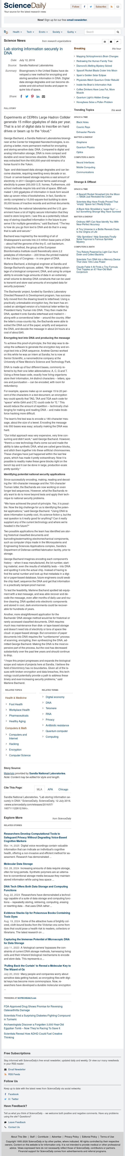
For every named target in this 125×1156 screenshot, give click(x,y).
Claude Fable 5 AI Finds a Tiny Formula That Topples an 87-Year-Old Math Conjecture (97, 269)
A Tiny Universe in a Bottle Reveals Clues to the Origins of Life (97, 230)
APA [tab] (50, 789)
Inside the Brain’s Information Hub (93, 84)
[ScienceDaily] (25, 5)
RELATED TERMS (50, 689)
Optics (79, 152)
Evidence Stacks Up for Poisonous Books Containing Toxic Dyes (37, 914)
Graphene (81, 142)
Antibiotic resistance (57, 725)
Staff (32, 1136)
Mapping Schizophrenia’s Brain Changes (97, 56)
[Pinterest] (32, 96)
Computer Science (20, 755)
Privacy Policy (72, 1136)
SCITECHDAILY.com (27, 997)
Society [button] (57, 31)
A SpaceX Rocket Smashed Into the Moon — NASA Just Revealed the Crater (98, 195)
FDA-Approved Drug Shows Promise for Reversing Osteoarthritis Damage (33, 1008)
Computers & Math (16, 728)
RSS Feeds (14, 1074)
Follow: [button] (76, 6)
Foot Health (16, 704)
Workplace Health (19, 710)
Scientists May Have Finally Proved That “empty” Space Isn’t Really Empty (97, 203)
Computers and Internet (18, 736)
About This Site (19, 1136)
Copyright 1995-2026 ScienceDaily (24, 1141)
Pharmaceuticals (18, 715)
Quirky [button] (71, 31)
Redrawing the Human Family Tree (94, 61)
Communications (85, 172)
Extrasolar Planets (85, 132)
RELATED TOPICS (13, 689)
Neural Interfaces (85, 162)
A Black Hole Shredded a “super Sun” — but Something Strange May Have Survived (98, 210)
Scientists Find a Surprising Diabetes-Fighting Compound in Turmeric (37, 1017)
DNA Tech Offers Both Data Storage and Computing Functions (36, 888)
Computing (52, 737)
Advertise (56, 1136)
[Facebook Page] (84, 6)
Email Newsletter (17, 1069)
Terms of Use (107, 1136)
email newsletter (77, 20)
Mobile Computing (85, 167)
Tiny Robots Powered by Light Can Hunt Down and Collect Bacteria (97, 253)
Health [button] (16, 31)
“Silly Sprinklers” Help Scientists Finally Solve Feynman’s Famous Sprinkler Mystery (96, 239)
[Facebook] (21, 96)
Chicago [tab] (63, 789)
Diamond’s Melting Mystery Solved (94, 65)
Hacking (14, 744)
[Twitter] (27, 96)
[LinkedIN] (38, 96)
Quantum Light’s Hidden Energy (92, 97)
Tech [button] (29, 31)
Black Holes (82, 122)
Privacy (50, 719)
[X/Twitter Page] (91, 6)
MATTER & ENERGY (83, 137)
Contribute (43, 1136)
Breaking (79, 48)
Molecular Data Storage (18, 864)
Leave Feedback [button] (17, 1122)
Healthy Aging (17, 721)
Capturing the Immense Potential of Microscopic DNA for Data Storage (37, 941)
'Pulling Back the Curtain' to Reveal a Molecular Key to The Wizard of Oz (37, 967)
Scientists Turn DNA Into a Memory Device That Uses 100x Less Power (98, 260)
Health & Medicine (16, 698)
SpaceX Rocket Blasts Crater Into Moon (96, 70)
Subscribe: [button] (101, 6)
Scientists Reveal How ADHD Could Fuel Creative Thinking (33, 1035)
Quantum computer (57, 731)
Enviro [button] (42, 31)
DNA (48, 702)
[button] (105, 41)
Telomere (51, 708)
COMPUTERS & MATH (84, 157)
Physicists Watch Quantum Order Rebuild (97, 79)
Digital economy (55, 697)
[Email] (43, 96)
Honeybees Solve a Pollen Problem (94, 102)
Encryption (15, 749)
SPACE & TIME (81, 117)
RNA (48, 714)
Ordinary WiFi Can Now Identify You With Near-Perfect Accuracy (97, 223)
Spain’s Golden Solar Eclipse (91, 75)
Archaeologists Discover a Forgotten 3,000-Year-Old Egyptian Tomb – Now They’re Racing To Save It (34, 1026)
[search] (118, 32)
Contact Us (14, 1127)
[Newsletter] (118, 6)
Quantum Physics (85, 147)
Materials (9, 773)
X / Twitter (13, 1099)
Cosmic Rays (83, 127)
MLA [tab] (39, 789)
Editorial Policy (89, 1136)
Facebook (13, 1094)
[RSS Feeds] (111, 6)
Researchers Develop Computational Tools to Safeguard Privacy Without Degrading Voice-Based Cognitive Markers (35, 837)
